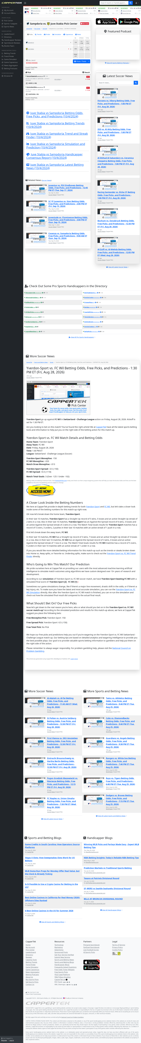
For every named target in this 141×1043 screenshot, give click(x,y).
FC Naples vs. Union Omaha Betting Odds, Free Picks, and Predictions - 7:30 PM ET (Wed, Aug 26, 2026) (61, 803)
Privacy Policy (117, 947)
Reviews (29, 957)
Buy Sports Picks (32, 979)
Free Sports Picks (61, 972)
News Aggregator (11, 65)
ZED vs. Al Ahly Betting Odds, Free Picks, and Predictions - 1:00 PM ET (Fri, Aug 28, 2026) (114, 132)
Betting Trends (10, 53)
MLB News (109, 712)
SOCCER (45, 28)
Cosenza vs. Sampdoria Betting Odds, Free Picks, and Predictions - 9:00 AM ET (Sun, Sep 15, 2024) (67, 236)
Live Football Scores (91, 950)
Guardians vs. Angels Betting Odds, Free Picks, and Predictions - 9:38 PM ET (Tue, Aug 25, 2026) (120, 742)
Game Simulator (10, 59)
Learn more (74, 659)
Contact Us (30, 984)
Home (28, 945)
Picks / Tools (81, 61)
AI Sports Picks (89, 952)
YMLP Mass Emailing (62, 977)
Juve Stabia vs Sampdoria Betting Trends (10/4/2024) (55, 125)
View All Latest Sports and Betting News (112, 816)
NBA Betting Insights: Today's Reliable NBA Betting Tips (111, 857)
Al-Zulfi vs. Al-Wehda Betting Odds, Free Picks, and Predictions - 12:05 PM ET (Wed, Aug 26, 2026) (116, 252)
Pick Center (8, 20)
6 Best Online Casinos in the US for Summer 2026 (49, 910)
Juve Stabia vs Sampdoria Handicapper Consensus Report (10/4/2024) (54, 156)
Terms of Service (118, 945)
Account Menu (10, 13)
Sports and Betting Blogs (64, 962)
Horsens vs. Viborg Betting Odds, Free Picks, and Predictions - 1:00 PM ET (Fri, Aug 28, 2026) (116, 103)
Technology (59, 945)
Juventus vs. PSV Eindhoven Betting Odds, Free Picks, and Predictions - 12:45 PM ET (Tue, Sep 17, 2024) (68, 188)
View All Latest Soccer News (52, 819)
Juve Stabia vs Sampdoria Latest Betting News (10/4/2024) (55, 166)
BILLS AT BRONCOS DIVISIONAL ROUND (103, 898)
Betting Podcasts (10, 68)
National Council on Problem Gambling (72, 1017)
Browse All (8, 76)
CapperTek (29, 28)
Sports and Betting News (41, 362)
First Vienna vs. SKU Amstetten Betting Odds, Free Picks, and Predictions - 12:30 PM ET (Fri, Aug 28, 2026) (62, 742)
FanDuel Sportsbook (91, 947)
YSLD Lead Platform (62, 974)
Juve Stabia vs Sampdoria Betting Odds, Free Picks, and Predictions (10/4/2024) (54, 114)
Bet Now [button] (85, 24)
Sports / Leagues (10, 23)
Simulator (57, 34)
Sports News (9, 26)
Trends (39, 34)
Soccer (51, 362)
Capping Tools (31, 960)
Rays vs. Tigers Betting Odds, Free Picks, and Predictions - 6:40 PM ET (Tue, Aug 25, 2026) (120, 781)
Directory (7, 37)
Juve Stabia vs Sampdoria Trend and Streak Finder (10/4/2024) (57, 135)
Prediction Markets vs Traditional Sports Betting (108, 868)
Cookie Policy (117, 950)
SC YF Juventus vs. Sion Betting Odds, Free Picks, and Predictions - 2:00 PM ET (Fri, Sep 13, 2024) (67, 204)
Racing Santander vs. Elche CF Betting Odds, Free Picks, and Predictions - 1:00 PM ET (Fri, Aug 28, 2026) (116, 195)
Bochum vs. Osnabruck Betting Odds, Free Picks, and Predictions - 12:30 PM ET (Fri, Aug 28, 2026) (116, 223)
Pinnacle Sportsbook (91, 945)
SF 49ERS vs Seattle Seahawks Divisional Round (107, 888)
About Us (29, 977)
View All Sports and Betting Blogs (52, 922)
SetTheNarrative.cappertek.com (95, 873)
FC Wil (107, 506)
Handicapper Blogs (62, 965)
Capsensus (69, 34)
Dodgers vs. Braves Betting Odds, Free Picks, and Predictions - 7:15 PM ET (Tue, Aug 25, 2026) (120, 800)
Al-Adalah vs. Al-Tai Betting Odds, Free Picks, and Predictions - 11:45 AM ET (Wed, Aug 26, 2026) (62, 702)
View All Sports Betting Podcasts (118, 63)
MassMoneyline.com (92, 852)
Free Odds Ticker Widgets (65, 970)
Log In (11, 1040)
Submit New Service (62, 957)
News (79, 34)
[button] (136, 3)
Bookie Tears (9, 46)
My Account (8, 10)
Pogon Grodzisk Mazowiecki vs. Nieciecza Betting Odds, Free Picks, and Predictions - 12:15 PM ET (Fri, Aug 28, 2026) (62, 782)
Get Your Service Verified (64, 955)
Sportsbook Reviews (12, 43)
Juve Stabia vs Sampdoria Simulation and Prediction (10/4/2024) (55, 145)
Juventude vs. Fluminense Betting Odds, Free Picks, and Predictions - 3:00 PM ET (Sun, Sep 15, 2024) (68, 220)
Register (4, 1040)
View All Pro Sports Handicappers (82, 337)
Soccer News (46, 180)
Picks (31, 34)
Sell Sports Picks (32, 982)
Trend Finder (9, 56)
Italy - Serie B (31, 60)
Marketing (59, 947)
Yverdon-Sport (93, 506)
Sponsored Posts (61, 952)
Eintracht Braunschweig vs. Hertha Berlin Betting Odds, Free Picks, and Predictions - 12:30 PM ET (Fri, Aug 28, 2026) (61, 762)
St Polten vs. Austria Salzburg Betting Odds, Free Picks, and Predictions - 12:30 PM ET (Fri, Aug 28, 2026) (61, 722)
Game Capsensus (11, 62)
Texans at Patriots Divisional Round (101, 878)
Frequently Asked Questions (65, 967)
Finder (48, 34)
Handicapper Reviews (12, 40)
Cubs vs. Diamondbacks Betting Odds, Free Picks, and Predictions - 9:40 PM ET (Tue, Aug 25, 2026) (120, 722)
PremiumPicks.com (61, 480)
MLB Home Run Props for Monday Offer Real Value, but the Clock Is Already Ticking (52, 872)
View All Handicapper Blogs (111, 910)
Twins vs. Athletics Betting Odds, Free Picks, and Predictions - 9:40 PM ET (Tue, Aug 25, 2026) (120, 702)
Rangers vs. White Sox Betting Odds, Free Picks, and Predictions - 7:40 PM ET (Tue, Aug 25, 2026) (121, 762)
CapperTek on (60, 979)
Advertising (59, 950)
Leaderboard (9, 34)
